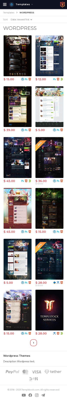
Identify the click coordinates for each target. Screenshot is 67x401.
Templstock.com (30, 389)
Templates (23, 4)
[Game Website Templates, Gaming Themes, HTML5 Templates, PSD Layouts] (62, 4)
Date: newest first (20, 19)
